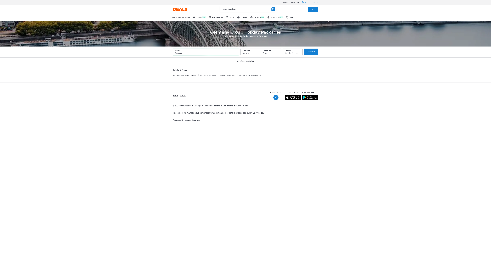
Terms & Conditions (223, 105)
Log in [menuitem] (313, 9)
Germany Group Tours (227, 75)
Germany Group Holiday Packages (185, 75)
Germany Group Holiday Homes (250, 75)
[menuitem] (181, 17)
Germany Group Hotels (208, 75)
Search (311, 51)
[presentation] (248, 9)
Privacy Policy (241, 105)
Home (175, 95)
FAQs (183, 95)
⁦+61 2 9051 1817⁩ (310, 2)
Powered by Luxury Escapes (186, 120)
